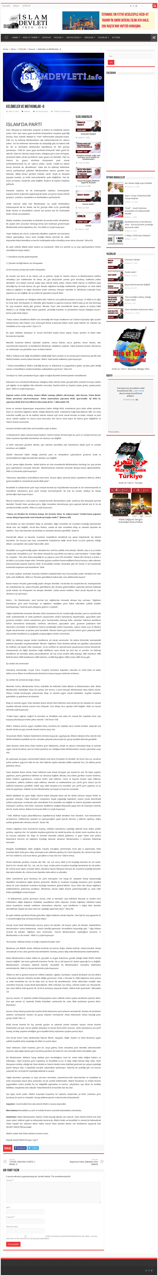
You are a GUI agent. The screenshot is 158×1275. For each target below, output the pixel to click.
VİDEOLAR (88, 37)
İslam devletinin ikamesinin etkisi (139, 309)
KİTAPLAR (26, 6)
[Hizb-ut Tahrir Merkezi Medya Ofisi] (130, 347)
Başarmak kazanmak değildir (137, 284)
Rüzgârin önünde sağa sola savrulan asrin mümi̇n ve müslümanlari (88, 157)
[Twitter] (136, 6)
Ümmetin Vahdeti (88, 134)
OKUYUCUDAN (72, 37)
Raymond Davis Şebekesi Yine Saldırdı (84, 1162)
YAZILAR (57, 37)
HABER (15, 37)
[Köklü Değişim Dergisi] (130, 502)
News (13, 49)
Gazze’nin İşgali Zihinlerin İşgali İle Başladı (88, 182)
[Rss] (131, 6)
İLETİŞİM (116, 37)
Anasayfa (6, 6)
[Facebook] (133, 6)
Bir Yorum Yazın (42, 111)
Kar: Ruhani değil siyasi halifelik (138, 183)
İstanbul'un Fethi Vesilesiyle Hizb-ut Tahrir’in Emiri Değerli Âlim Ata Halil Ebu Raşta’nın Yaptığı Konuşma (125, 20)
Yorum (9, 1180)
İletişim (16, 6)
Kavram (32, 49)
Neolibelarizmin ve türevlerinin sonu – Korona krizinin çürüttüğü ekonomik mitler (139, 225)
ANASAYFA (6, 37)
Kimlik (88, 226)
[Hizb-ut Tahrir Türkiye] (130, 460)
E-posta (10, 1217)
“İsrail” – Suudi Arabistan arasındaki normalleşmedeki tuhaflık (137, 211)
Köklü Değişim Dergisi (130, 519)
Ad (8, 1207)
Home (5, 49)
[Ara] (155, 6)
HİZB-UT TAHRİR (30, 37)
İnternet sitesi (12, 1226)
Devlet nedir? (88, 204)
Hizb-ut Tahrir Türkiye (130, 482)
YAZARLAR (102, 37)
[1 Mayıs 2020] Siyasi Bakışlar (137, 235)
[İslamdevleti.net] (25, 20)
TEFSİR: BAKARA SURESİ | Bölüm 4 (22, 1162)
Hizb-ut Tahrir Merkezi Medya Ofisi (130, 369)
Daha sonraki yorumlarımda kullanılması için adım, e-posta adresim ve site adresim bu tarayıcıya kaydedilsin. (51, 1237)
